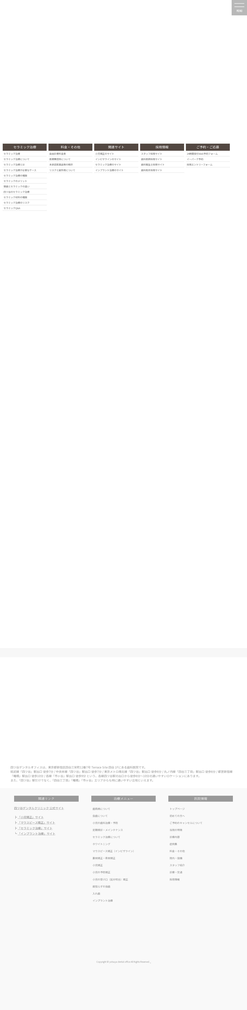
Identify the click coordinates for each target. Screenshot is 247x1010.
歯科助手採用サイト (151, 170)
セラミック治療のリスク (16, 202)
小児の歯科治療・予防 (105, 823)
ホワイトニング (101, 844)
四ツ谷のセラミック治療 (16, 192)
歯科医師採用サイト (151, 159)
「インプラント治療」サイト (36, 833)
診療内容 (175, 837)
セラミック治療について (106, 837)
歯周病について (101, 809)
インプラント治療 (103, 900)
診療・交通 (176, 872)
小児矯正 (98, 865)
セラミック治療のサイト (108, 164)
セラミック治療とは (14, 164)
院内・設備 (176, 858)
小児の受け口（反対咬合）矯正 (110, 879)
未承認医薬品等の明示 (61, 164)
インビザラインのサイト (108, 159)
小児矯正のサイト (104, 153)
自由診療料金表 (57, 153)
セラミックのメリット (15, 181)
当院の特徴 (176, 830)
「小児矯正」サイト (31, 817)
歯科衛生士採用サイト (153, 164)
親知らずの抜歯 (101, 886)
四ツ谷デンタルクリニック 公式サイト (39, 808)
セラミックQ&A (12, 208)
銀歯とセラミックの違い (16, 186)
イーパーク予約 (195, 159)
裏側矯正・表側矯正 (104, 858)
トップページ (177, 809)
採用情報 (175, 879)
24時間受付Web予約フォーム (202, 153)
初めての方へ (177, 816)
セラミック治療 (12, 153)
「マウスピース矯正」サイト (36, 822)
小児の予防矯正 (101, 872)
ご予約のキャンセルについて (186, 823)
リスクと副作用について (62, 170)
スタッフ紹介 (177, 865)
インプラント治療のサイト (109, 170)
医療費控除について (60, 159)
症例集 (173, 844)
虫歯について (100, 816)
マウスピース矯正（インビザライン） (114, 851)
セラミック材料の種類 (15, 197)
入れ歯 (96, 893)
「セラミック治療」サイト (35, 828)
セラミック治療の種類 (15, 175)
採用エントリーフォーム (199, 164)
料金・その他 (177, 851)
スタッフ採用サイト (151, 153)
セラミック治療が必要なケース (20, 170)
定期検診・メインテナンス (108, 830)
